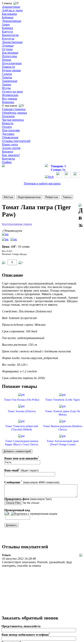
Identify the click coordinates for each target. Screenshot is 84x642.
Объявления (10, 137)
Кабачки (7, 28)
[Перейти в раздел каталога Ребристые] (52, 197)
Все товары (9, 98)
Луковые (8, 45)
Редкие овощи (11, 70)
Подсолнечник (12, 63)
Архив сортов (11, 148)
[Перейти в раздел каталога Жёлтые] (8, 197)
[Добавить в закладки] (80, 216)
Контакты (8, 158)
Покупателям (11, 130)
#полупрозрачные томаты (17, 224)
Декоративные (11, 21)
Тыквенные (9, 81)
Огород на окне (12, 91)
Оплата (7, 126)
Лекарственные (12, 42)
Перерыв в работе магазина (42, 183)
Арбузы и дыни (12, 10)
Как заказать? (11, 155)
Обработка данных (14, 112)
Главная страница (14, 109)
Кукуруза (8, 38)
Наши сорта (10, 144)
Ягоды (6, 88)
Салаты (7, 73)
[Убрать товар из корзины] (4, 262)
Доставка (8, 133)
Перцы (6, 59)
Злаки (6, 24)
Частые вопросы (13, 119)
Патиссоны (9, 56)
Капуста (7, 31)
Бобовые (7, 17)
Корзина (7, 151)
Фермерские (10, 95)
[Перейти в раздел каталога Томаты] (67, 197)
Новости (7, 123)
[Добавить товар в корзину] (21, 262)
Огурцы (7, 49)
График (7, 162)
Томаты (7, 77)
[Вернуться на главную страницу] (3, 166)
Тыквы (6, 84)
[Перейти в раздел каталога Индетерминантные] (29, 197)
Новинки (8, 102)
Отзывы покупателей (16, 141)
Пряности (8, 66)
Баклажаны (9, 13)
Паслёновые (10, 52)
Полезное (8, 116)
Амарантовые (11, 6)
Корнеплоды (10, 35)
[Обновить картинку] (7, 514)
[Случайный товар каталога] (76, 176)
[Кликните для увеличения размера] (5, 234)
